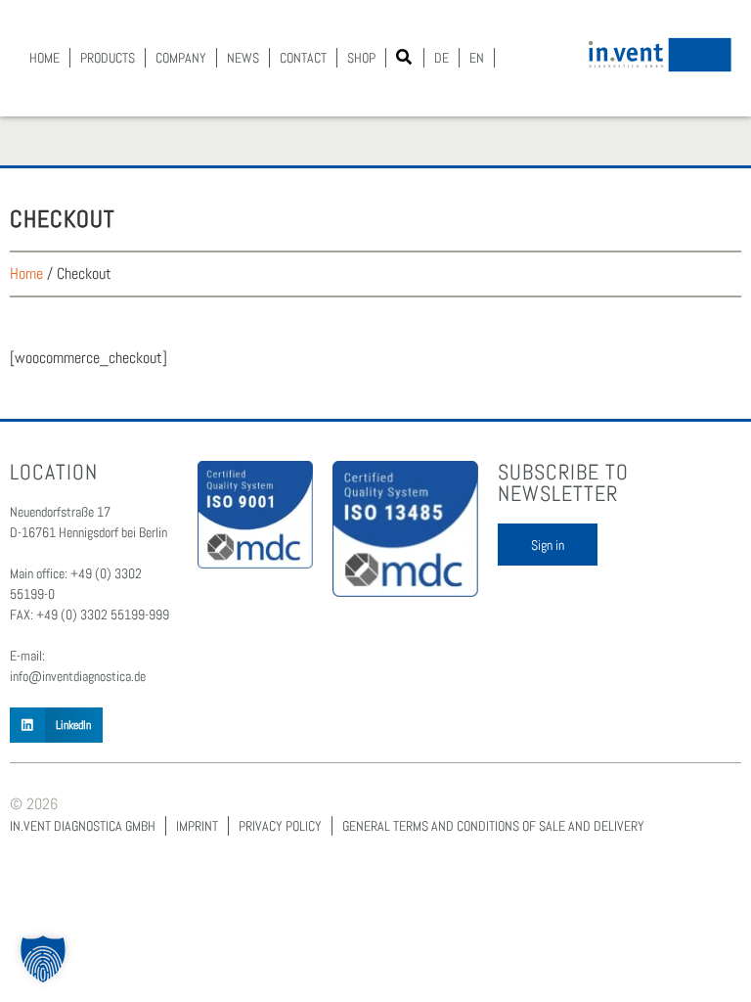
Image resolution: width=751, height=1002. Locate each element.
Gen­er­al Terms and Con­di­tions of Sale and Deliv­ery (493, 826)
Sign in (547, 545)
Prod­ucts (107, 58)
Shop (361, 58)
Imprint (197, 826)
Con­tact (303, 58)
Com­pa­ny (180, 58)
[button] (404, 57)
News (243, 58)
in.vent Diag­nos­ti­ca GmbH (82, 826)
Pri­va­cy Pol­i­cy (280, 826)
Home (44, 58)
